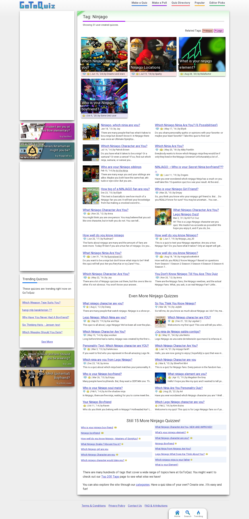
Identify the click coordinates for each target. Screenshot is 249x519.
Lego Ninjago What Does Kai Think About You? (180, 454)
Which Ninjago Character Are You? (106, 274)
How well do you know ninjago (103, 235)
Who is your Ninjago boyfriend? (102, 374)
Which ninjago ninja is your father (172, 459)
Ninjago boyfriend (90, 433)
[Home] (37, 5)
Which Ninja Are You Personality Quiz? (179, 388)
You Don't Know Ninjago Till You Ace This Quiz (186, 274)
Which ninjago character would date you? (102, 460)
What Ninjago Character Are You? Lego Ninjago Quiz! (196, 212)
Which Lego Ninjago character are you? (180, 402)
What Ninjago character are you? (172, 438)
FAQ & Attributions (156, 505)
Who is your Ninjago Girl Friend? (176, 189)
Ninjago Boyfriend (164, 443)
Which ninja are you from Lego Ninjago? (107, 359)
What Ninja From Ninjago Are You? (173, 448)
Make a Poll (159, 2)
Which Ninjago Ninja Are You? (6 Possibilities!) (186, 125)
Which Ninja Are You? (169, 146)
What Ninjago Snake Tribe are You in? (101, 444)
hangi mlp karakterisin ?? (37, 310)
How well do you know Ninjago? (176, 235)
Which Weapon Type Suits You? (41, 302)
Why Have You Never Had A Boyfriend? (45, 317)
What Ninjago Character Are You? (105, 210)
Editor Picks (217, 2)
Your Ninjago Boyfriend (97, 402)
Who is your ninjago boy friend (97, 427)
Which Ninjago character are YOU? (189, 317)
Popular (200, 2)
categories (143, 484)
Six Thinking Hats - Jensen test (41, 324)
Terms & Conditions (93, 505)
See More (47, 341)
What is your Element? (166, 464)
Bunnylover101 (115, 256)
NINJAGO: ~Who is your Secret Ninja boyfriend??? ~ (189, 169)
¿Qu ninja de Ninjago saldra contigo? (178, 331)
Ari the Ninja (122, 170)
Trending (198, 516)
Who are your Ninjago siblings (121, 167)
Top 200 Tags (110, 476)
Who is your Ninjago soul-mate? (103, 388)
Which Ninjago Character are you (175, 359)
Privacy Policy (117, 505)
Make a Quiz (139, 2)
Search (187, 516)
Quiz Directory (181, 2)
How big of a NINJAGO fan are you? (125, 189)
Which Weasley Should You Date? (42, 332)
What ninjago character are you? (103, 303)
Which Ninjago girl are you (94, 449)
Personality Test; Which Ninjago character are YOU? (116, 345)
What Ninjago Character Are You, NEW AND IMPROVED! (183, 427)
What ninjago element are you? (187, 374)
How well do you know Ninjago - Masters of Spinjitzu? (109, 438)
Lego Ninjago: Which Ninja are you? (105, 317)
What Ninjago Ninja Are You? (102, 253)
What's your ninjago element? (170, 432)
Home (177, 516)
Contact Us (135, 505)
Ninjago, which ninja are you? (120, 125)
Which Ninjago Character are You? (124, 146)
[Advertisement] (47, 65)
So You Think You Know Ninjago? (175, 303)
